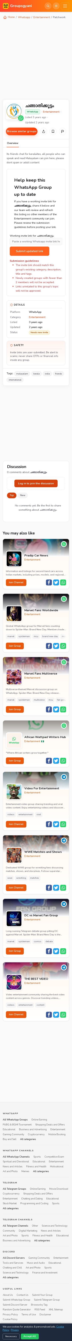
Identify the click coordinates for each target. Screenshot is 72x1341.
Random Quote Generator (17, 1309)
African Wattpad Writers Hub (45, 737)
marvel (10, 636)
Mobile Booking (57, 1134)
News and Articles (13, 1166)
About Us (8, 1295)
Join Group (15, 646)
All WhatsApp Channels (16, 1156)
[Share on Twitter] (56, 582)
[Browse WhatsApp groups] (21, 118)
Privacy (15, 1330)
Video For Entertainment (41, 788)
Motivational (57, 1166)
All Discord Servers (14, 1258)
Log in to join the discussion (36, 483)
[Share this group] (43, 131)
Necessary (11, 1336)
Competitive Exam (54, 1156)
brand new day (50, 636)
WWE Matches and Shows (43, 852)
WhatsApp (32, 111)
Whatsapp (24, 17)
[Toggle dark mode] (56, 6)
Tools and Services (13, 1263)
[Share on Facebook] (49, 582)
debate (49, 941)
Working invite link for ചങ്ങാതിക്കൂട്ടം (32, 236)
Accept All (29, 1336)
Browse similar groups (21, 131)
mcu (36, 636)
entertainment (25, 814)
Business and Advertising (33, 1129)
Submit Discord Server (15, 1304)
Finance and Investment (44, 1272)
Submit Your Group (42, 1295)
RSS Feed (40, 1309)
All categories (28, 1139)
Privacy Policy (10, 1314)
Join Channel (16, 582)
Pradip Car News (36, 556)
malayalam (22, 373)
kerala (36, 373)
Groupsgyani (21, 5)
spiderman (24, 636)
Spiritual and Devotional (16, 1161)
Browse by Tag (39, 1304)
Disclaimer (45, 1314)
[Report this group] (62, 131)
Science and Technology (55, 1225)
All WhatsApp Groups (15, 1119)
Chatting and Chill (12, 1267)
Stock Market (10, 1203)
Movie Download (58, 1189)
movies (65, 636)
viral (39, 814)
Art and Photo (10, 1171)
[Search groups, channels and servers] (48, 6)
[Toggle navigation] (65, 6)
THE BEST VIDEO (36, 979)
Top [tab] (12, 495)
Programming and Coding (34, 1203)
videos (10, 814)
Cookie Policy (10, 1319)
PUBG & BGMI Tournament (17, 1124)
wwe (9, 877)
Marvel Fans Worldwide (41, 610)
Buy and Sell (9, 1139)
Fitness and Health (36, 1166)
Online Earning (39, 1119)
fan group (62, 699)
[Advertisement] (36, 59)
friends (58, 373)
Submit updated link (29, 251)
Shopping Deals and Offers (50, 1124)
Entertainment (41, 17)
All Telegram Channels (15, 1225)
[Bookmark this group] (52, 131)
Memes (25, 1171)
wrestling (21, 877)
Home (11, 17)
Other (35, 1225)
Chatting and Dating (32, 1198)
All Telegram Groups (14, 1189)
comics (37, 941)
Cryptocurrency (36, 1134)
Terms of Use (29, 1314)
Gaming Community (13, 1134)
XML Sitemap (56, 1309)
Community (9, 1230)
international (15, 379)
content (40, 1004)
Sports (37, 1156)
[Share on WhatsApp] (63, 582)
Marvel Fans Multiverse (40, 674)
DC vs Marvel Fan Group (41, 915)
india (47, 373)
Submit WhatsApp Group (16, 1300)
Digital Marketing (28, 1230)
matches (34, 877)
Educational (9, 1129)
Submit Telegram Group (47, 1300)
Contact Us (22, 1295)
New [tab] (22, 495)
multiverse (39, 699)
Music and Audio (36, 1263)
